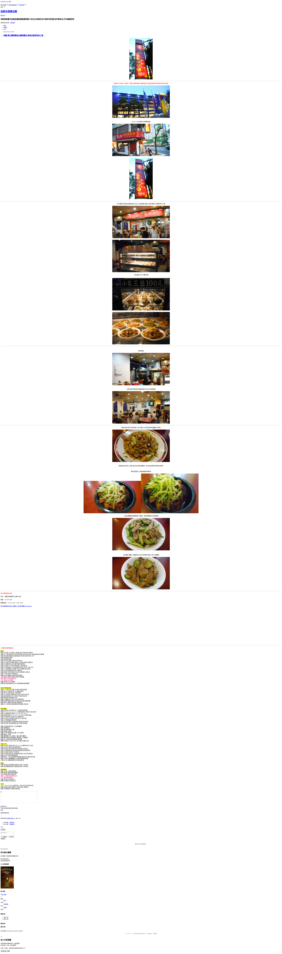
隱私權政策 (149, 933)
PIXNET (130, 933)
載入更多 (3, 829)
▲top (2, 826)
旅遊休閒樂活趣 (9, 11)
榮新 (2, 810)
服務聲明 (155, 933)
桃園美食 (12, 824)
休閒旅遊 (12, 22)
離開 (8, 951)
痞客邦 (9, 818)
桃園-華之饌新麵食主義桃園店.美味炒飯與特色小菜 (23, 35)
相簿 (5, 25)
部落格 (5, 27)
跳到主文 (3, 15)
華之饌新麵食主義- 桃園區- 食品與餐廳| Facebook (16, 606)
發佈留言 (3, 838)
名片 (5, 29)
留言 (12, 818)
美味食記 (12, 822)
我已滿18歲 (3, 951)
